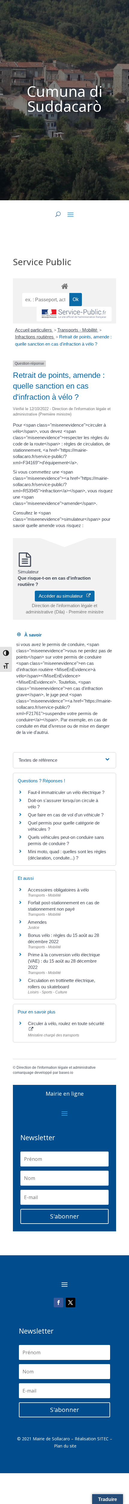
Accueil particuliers (34, 329)
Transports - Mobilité (77, 329)
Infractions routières (35, 336)
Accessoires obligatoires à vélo (58, 889)
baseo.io (66, 1073)
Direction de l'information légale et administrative (56, 1067)
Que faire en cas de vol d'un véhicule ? (66, 814)
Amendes (37, 922)
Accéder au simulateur (62, 595)
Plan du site (65, 1446)
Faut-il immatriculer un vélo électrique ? (66, 792)
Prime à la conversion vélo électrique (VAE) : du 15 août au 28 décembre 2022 (64, 961)
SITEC (103, 1439)
